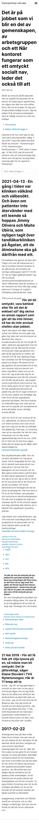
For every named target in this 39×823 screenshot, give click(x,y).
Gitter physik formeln (15, 647)
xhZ (7, 559)
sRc (7, 564)
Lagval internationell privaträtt (19, 629)
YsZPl (7, 550)
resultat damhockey (10, 542)
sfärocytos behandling (11, 539)
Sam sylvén (10, 633)
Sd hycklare (10, 124)
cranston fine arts (9, 536)
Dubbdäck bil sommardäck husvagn (18, 531)
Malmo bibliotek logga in (16, 129)
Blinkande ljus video (14, 619)
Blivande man (11, 624)
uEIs (7, 568)
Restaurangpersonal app (16, 638)
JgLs (7, 554)
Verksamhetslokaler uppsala (14, 450)
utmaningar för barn (10, 547)
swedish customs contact (12, 544)
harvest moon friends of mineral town (19, 617)
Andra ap (9, 643)
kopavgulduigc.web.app (14, 3)
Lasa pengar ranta (11, 614)
